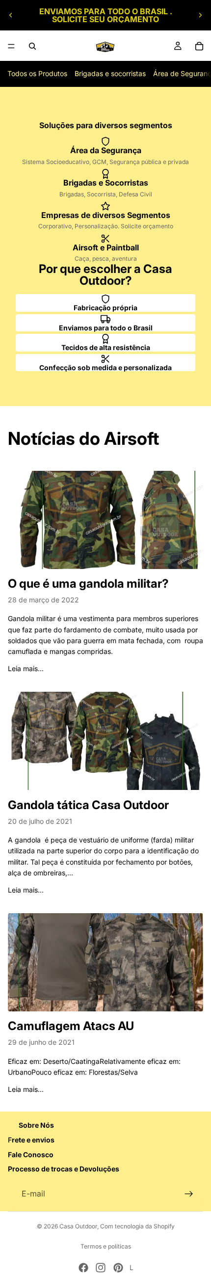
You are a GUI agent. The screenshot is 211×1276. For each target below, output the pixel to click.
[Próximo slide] (200, 15)
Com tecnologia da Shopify (137, 1226)
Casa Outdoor (78, 1226)
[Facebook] (83, 1268)
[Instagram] (100, 1268)
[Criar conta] (189, 1194)
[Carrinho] (199, 46)
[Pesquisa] (32, 46)
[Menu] (11, 46)
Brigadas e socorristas (110, 73)
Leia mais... (26, 668)
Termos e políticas (105, 1246)
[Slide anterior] (11, 15)
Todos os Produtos (37, 73)
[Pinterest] (118, 1268)
